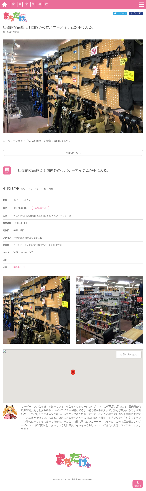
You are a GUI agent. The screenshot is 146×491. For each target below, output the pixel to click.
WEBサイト (20, 267)
